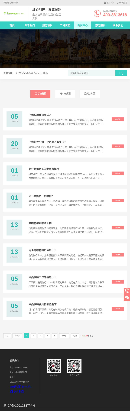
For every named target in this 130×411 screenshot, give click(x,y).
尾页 (75, 336)
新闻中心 (31, 73)
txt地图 (19, 391)
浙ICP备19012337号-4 (19, 405)
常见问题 (89, 93)
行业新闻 (65, 93)
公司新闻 (43, 73)
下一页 (64, 336)
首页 (12, 25)
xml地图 (15, 387)
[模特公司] (13, 14)
